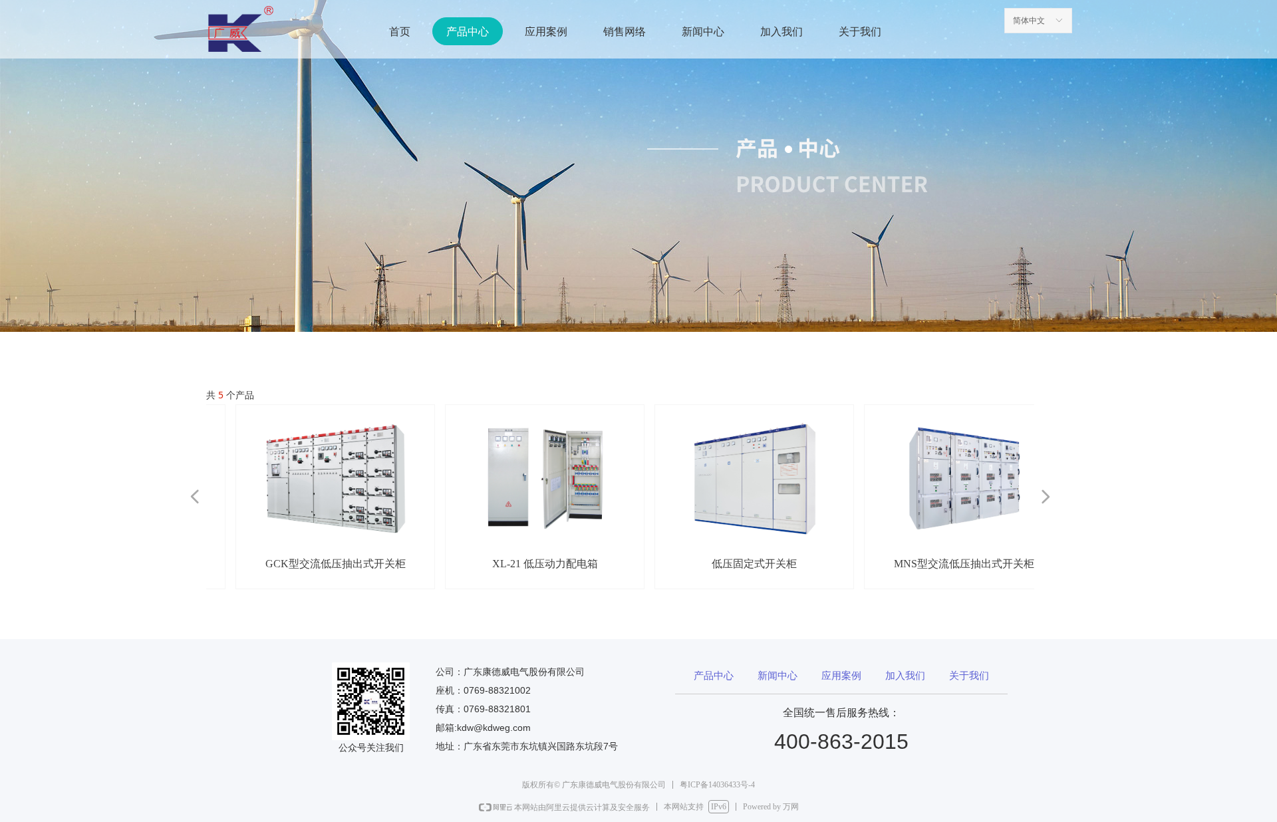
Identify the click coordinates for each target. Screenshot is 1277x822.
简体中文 (1029, 20)
